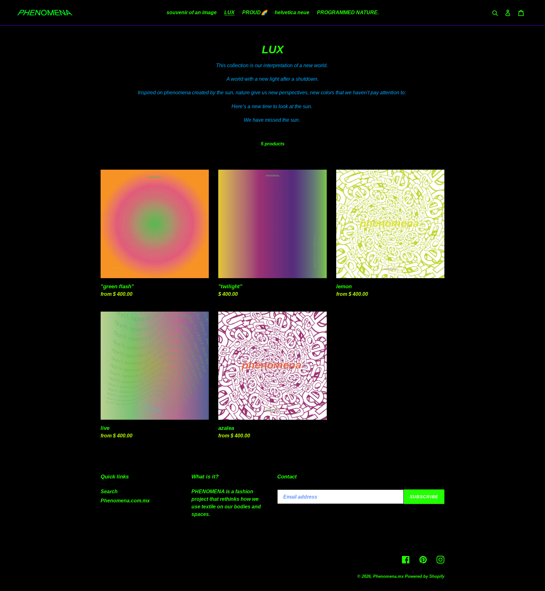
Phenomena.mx (388, 576)
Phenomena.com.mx (125, 500)
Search (109, 491)
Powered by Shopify (424, 576)
